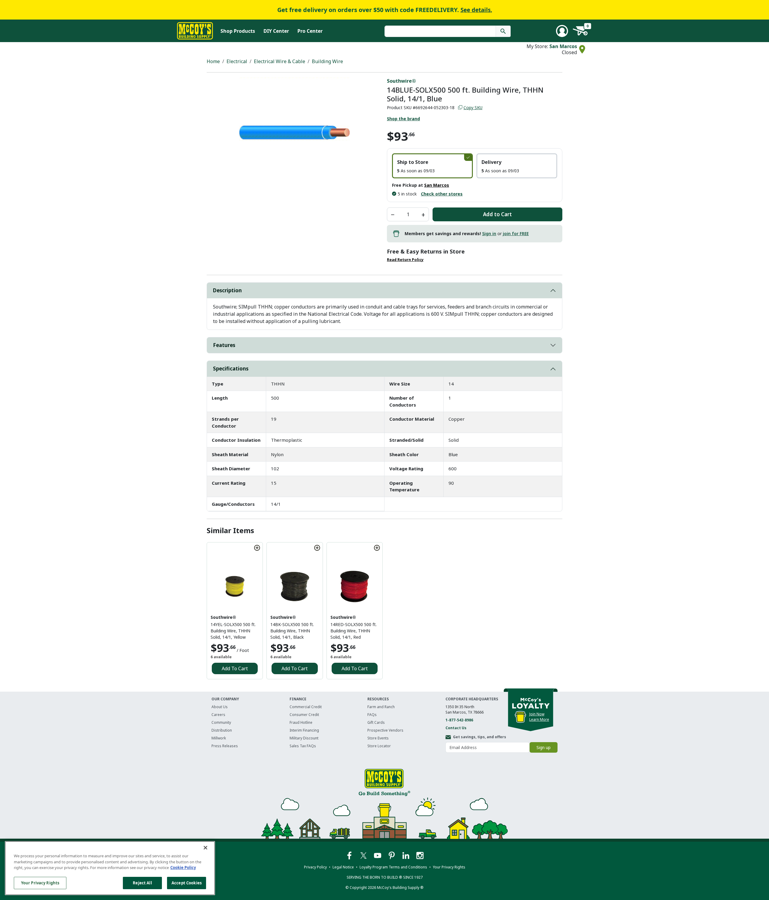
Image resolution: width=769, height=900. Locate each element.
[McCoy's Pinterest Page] (392, 855)
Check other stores (442, 194)
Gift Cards (376, 722)
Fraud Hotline (301, 722)
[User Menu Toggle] (562, 31)
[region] (110, 868)
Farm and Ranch (381, 706)
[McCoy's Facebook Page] (349, 855)
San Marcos (563, 46)
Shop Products (237, 31)
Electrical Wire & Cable (279, 61)
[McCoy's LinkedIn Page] (406, 855)
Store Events (378, 738)
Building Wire (327, 61)
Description (227, 290)
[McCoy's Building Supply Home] (195, 31)
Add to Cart (497, 214)
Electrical (236, 61)
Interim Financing (304, 730)
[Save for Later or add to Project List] (257, 548)
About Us (219, 706)
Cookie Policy (183, 867)
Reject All (142, 882)
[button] (432, 165)
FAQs (372, 714)
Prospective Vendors (385, 730)
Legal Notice (343, 867)
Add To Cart (235, 668)
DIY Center (276, 31)
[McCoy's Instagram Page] (420, 855)
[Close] (205, 847)
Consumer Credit (304, 714)
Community (221, 722)
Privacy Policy (315, 867)
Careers (218, 714)
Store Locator (379, 745)
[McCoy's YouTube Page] (378, 855)
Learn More (539, 719)
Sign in (489, 233)
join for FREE (516, 233)
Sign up (543, 747)
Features (224, 345)
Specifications (230, 368)
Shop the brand (403, 118)
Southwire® (401, 81)
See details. (476, 10)
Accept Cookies (187, 882)
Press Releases (224, 745)
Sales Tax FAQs (303, 745)
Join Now (536, 714)
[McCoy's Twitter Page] (364, 855)
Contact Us (456, 727)
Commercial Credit (306, 706)
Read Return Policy (405, 259)
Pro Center (310, 31)
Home (213, 61)
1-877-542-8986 (459, 720)
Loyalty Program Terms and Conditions (393, 867)
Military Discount (304, 738)
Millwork (218, 738)
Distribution (221, 730)
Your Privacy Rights (40, 882)
